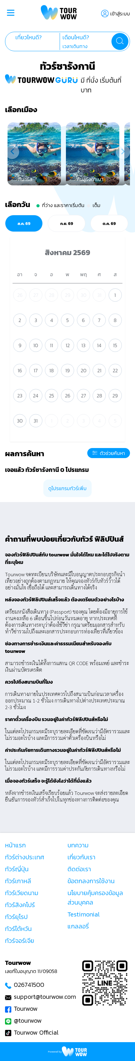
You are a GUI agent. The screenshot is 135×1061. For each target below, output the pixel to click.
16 (20, 370)
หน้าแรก (15, 845)
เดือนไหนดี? (75, 37)
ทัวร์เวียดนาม (21, 893)
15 (115, 345)
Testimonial (84, 914)
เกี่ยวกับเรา (81, 857)
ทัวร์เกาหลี (18, 881)
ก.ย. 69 (66, 223)
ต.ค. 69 (109, 223)
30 (83, 295)
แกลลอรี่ (78, 926)
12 (68, 345)
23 (19, 395)
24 (35, 395)
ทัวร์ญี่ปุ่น (17, 869)
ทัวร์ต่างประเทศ (24, 857)
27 (35, 295)
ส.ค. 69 (24, 223)
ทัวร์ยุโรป (16, 917)
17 (36, 370)
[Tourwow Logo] (59, 13)
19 (67, 370)
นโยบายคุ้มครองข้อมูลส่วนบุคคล (95, 897)
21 (99, 370)
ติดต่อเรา (79, 869)
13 (83, 345)
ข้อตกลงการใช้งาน (91, 881)
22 (115, 370)
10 (35, 345)
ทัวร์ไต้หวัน (18, 928)
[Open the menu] (10, 13)
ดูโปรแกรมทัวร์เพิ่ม (67, 488)
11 (51, 345)
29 (67, 295)
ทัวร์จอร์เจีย (19, 940)
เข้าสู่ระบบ (120, 13)
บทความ (78, 845)
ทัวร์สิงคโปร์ (20, 905)
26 (20, 295)
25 (51, 395)
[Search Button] (119, 41)
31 (99, 295)
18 (51, 370)
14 (99, 345)
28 (51, 295)
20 (83, 370)
